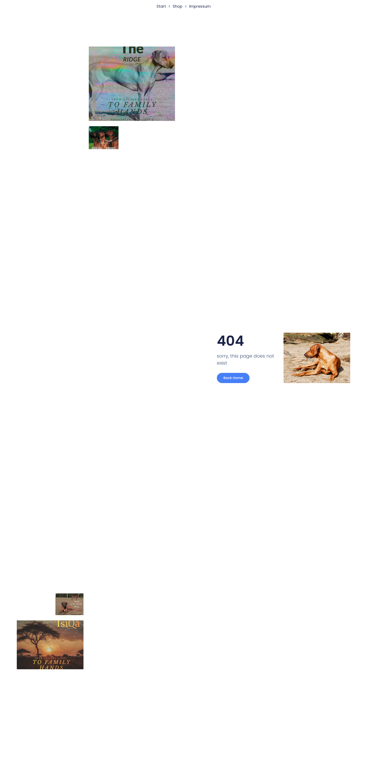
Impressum (200, 6)
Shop (177, 6)
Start (161, 6)
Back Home (233, 377)
